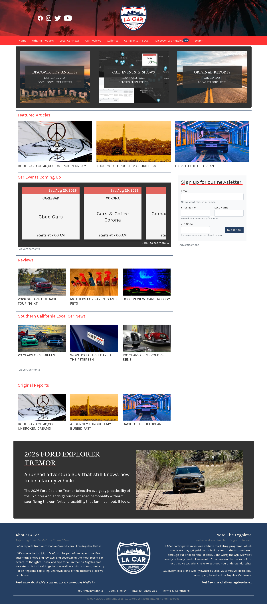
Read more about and (56, 582)
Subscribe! (234, 230)
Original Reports (33, 385)
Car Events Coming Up (39, 177)
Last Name (221, 207)
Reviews (25, 260)
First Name (188, 207)
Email (185, 191)
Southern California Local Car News (52, 316)
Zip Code (187, 224)
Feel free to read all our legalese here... (227, 582)
